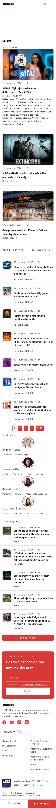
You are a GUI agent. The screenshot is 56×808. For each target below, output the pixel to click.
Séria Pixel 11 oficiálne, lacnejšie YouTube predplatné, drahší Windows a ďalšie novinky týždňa (32, 410)
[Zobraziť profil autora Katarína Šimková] (28, 501)
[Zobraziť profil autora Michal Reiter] (28, 482)
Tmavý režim (8, 732)
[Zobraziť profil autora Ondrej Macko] (28, 442)
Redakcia (18, 541)
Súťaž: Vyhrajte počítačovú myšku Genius (33, 364)
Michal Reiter (10, 181)
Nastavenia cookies (39, 769)
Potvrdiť (28, 691)
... (32, 428)
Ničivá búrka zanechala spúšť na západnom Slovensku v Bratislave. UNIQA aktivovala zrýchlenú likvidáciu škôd (34, 556)
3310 (39, 428)
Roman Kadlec (9, 237)
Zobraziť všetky (28, 637)
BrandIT (6, 750)
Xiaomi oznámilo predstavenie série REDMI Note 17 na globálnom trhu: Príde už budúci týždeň (33, 342)
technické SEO (10, 796)
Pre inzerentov (9, 746)
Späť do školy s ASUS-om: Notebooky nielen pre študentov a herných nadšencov (31, 579)
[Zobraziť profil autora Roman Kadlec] (28, 462)
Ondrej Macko (11, 449)
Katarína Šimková (23, 279)
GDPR (33, 764)
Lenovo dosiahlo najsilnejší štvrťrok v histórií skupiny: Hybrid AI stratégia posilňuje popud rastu (31, 534)
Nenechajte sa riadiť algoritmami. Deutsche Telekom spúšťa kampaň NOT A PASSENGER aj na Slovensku (33, 620)
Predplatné (7, 756)
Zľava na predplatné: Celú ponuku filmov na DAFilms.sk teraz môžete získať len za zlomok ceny (33, 270)
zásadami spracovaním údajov (34, 685)
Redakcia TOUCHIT (12, 96)
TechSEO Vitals (34, 796)
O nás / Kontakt (9, 741)
